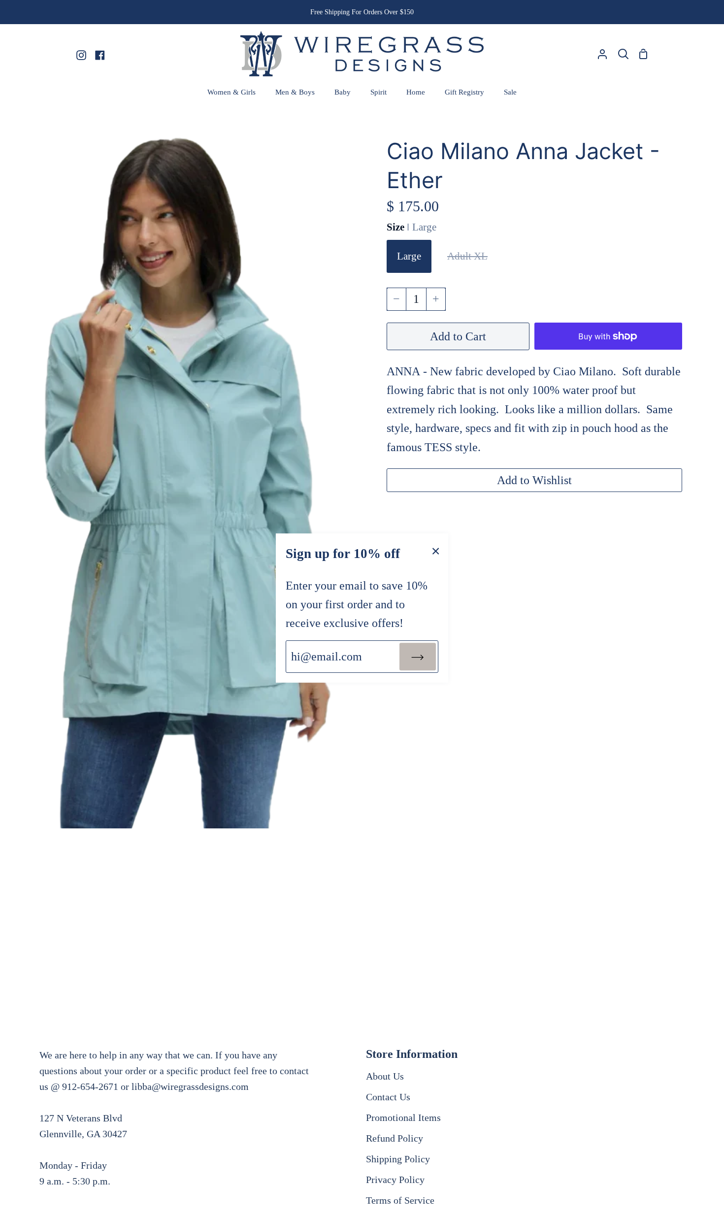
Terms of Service (400, 1200)
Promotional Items (403, 1117)
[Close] (436, 550)
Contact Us (388, 1096)
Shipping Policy (398, 1158)
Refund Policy (394, 1138)
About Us (385, 1076)
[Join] (417, 656)
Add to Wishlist (534, 480)
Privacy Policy (395, 1179)
